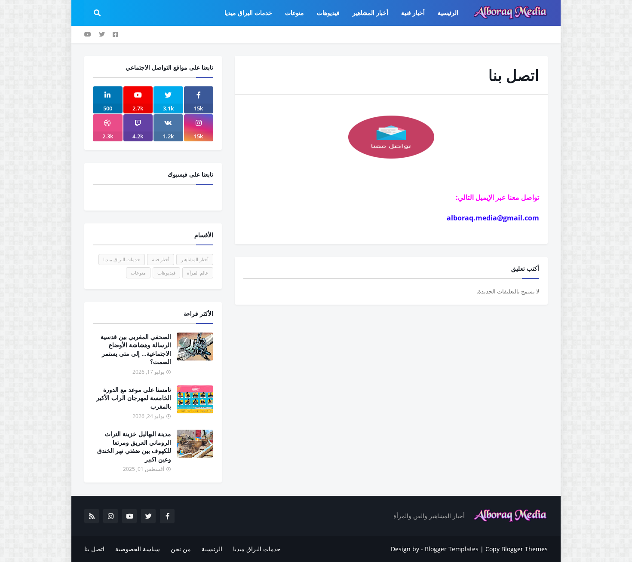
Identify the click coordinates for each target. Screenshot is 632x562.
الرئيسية (212, 549)
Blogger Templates (452, 549)
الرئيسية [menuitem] (448, 13)
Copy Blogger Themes (516, 549)
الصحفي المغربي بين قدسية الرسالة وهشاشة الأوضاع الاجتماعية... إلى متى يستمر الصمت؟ (136, 349)
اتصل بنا (94, 549)
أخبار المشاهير (195, 259)
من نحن (181, 549)
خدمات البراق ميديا (121, 259)
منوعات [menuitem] (294, 13)
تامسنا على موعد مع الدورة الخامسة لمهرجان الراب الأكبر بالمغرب (133, 397)
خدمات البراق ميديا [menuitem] (248, 13)
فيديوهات (166, 272)
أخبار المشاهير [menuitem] (370, 13)
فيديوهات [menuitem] (328, 13)
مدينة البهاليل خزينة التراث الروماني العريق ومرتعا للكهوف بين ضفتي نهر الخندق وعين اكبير (134, 446)
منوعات (138, 272)
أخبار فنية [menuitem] (413, 13)
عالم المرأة (198, 272)
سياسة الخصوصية (137, 549)
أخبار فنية (160, 259)
